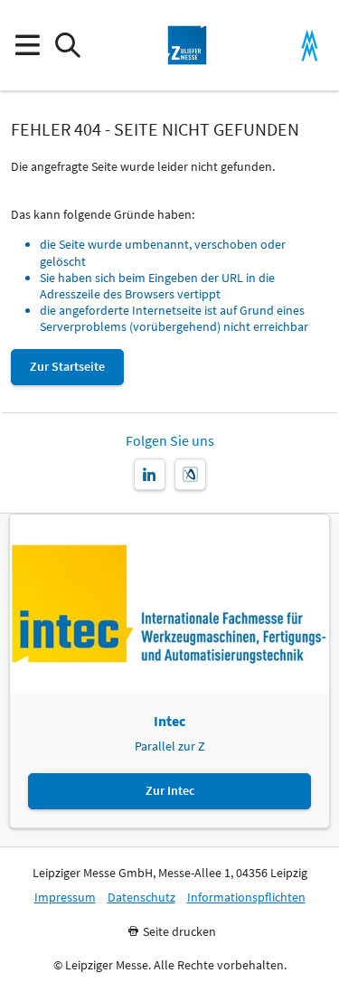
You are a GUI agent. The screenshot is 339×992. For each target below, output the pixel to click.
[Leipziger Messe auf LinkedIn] (149, 474)
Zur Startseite (67, 366)
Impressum (65, 897)
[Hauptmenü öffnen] (26, 45)
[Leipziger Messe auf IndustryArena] (190, 474)
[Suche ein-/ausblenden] (67, 45)
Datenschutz (141, 897)
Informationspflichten (246, 897)
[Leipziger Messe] (309, 45)
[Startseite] (187, 45)
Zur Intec (170, 790)
